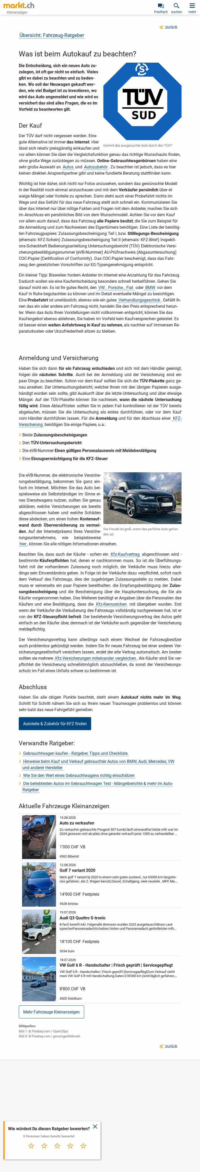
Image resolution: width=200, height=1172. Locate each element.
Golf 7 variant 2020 (77, 870)
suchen (176, 12)
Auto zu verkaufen (77, 823)
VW (101, 287)
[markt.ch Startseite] (19, 5)
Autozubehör (96, 167)
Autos (68, 167)
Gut (70, 1151)
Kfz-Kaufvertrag (125, 554)
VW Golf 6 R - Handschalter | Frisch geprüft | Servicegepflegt (116, 965)
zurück (171, 27)
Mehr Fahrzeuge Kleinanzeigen (51, 1012)
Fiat (129, 287)
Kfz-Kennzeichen (111, 604)
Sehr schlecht (31, 1153)
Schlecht (44, 1151)
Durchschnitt (57, 1153)
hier (23, 543)
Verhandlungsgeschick (139, 300)
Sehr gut (83, 1151)
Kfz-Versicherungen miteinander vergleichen (95, 658)
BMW (150, 287)
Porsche (115, 287)
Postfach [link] (161, 12)
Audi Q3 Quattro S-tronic (82, 917)
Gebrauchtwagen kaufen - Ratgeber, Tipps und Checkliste (75, 753)
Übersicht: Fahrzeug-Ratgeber (52, 35)
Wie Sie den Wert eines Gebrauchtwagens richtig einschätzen (79, 775)
